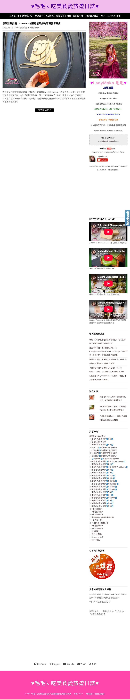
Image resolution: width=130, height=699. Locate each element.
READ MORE (44, 110)
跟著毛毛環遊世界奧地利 (102, 475)
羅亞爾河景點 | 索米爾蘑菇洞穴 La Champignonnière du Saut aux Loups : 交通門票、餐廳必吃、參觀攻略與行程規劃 (108, 351)
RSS (94, 664)
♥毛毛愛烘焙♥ (97, 509)
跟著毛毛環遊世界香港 (101, 506)
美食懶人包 (27, 16)
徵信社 (95, 611)
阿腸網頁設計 (99, 694)
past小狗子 (96, 540)
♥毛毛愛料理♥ (97, 514)
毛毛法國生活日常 (99, 442)
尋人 (121, 611)
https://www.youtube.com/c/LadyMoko (108, 152)
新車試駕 (95, 531)
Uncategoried (97, 537)
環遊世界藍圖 (92, 16)
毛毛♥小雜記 (97, 534)
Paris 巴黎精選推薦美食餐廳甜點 (27, 28)
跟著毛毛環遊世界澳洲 (101, 495)
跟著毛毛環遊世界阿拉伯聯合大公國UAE (109, 467)
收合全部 (101, 436)
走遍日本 (39, 16)
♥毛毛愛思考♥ (97, 526)
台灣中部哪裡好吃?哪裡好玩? (104, 450)
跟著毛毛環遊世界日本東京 (103, 487)
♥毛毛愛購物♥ (97, 528)
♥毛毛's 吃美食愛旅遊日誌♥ (65, 6)
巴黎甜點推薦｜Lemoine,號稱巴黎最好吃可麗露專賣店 (32, 23)
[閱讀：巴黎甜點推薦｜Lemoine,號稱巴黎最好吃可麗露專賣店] (44, 87)
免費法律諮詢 (100, 614)
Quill (81, 694)
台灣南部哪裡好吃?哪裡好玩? (104, 453)
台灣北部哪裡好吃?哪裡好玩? (104, 447)
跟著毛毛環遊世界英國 (101, 470)
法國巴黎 (60, 16)
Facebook (41, 664)
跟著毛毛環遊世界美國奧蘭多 (104, 484)
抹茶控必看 (14, 16)
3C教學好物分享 (100, 523)
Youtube (70, 664)
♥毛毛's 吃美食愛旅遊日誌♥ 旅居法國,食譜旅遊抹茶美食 (51, 694)
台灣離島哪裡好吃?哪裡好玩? (106, 459)
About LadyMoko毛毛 (111, 16)
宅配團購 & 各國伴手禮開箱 (103, 517)
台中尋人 (109, 611)
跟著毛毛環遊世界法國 (101, 444)
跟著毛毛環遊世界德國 (101, 472)
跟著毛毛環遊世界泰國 (101, 500)
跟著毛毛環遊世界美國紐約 (103, 481)
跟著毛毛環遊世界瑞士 (101, 464)
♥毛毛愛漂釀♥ (97, 512)
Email (83, 664)
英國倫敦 (50, 16)
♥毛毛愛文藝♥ (97, 520)
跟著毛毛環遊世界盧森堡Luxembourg (107, 461)
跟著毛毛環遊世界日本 (101, 492)
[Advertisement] (108, 194)
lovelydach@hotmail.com (108, 141)
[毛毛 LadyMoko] (108, 78)
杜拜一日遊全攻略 (75, 16)
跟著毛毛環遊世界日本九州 (103, 489)
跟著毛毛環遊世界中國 (101, 503)
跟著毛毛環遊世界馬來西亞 (103, 498)
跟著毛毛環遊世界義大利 (102, 478)
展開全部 (92, 436)
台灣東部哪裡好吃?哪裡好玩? (104, 456)
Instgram (56, 664)
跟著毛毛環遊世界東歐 (101, 439)
